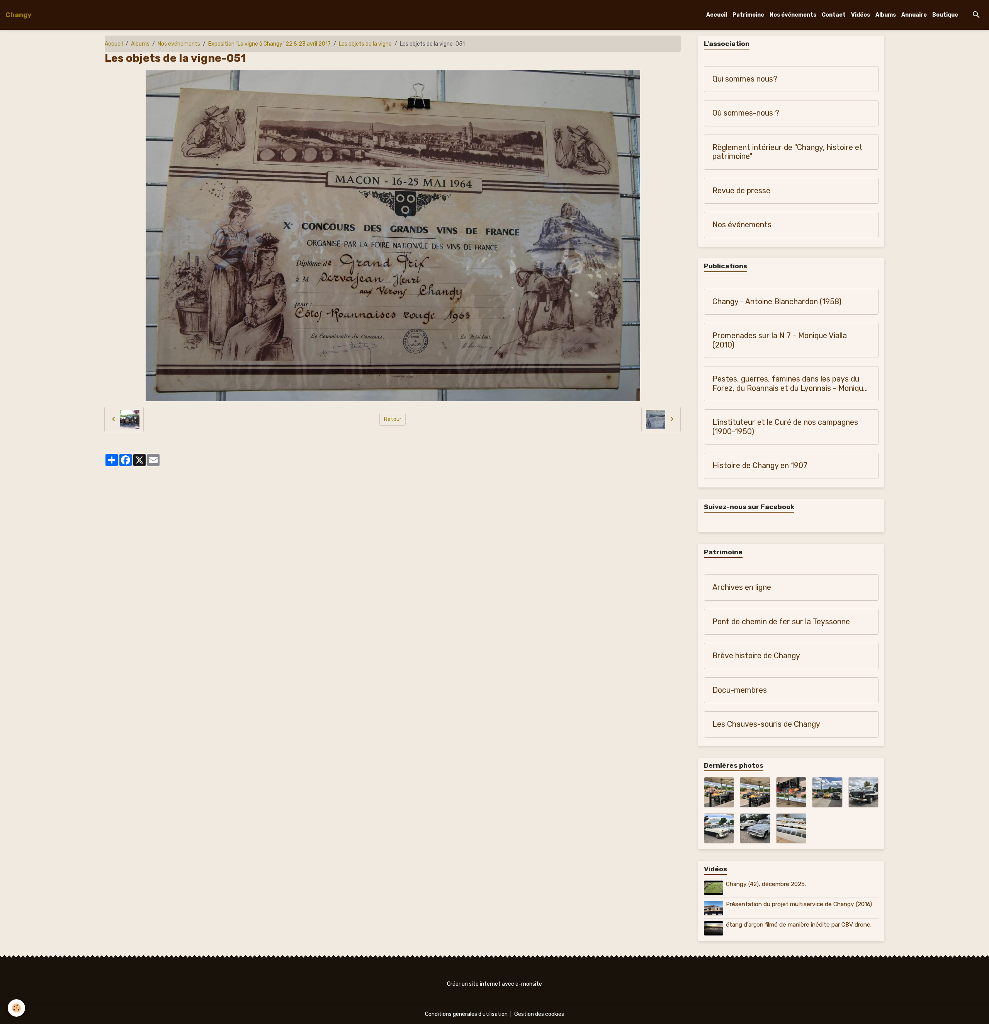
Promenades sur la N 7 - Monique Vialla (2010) (779, 340)
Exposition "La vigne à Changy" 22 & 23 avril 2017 (269, 44)
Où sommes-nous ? (745, 113)
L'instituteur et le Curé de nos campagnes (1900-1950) (785, 427)
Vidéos (860, 15)
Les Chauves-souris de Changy (766, 724)
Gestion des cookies (539, 1014)
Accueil (716, 15)
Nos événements (793, 15)
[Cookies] (16, 1008)
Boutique (945, 15)
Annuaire (914, 15)
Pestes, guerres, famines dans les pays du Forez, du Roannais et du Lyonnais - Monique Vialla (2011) (789, 384)
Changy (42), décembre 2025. (766, 884)
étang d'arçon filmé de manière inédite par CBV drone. (799, 924)
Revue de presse (741, 190)
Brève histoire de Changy (756, 655)
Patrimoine (748, 15)
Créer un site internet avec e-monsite (494, 984)
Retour (392, 419)
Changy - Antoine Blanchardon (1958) (776, 301)
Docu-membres (739, 690)
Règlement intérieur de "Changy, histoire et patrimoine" (787, 152)
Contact (834, 15)
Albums (885, 15)
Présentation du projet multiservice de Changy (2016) (799, 904)
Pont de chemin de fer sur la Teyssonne (781, 621)
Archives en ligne (741, 587)
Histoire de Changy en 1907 (759, 465)
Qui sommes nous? (744, 79)
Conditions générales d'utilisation (466, 1014)
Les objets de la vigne (365, 44)
